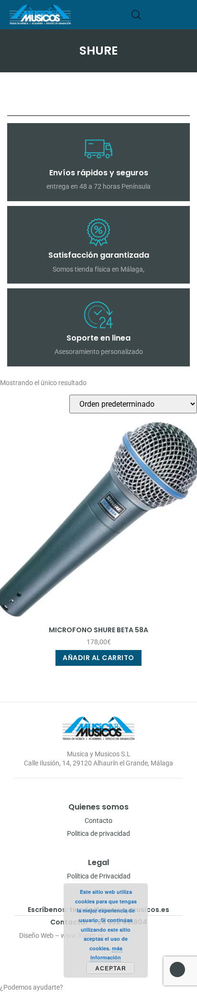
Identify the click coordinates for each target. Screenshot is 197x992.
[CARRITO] (151, 15)
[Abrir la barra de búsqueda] (136, 14)
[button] (184, 15)
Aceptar (110, 968)
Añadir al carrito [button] (98, 657)
